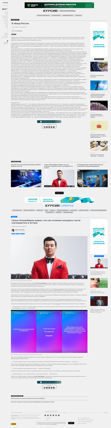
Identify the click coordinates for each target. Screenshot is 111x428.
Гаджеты (39, 210)
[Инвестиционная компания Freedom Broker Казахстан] (4, 9)
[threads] (56, 415)
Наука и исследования (98, 210)
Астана (17, 233)
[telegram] (48, 415)
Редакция (6, 33)
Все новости (17, 210)
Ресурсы (78, 15)
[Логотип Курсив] (5, 2)
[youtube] (50, 415)
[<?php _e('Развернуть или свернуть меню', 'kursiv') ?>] (7, 41)
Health (6, 21)
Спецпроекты (5, 36)
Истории (6, 13)
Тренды (58, 212)
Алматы (13, 233)
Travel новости (29, 210)
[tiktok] (53, 415)
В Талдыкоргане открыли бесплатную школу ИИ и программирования (90, 165)
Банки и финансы (43, 15)
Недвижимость (68, 15)
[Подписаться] (65, 412)
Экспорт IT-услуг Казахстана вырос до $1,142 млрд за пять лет (26, 165)
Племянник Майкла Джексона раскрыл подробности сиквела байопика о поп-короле (97, 311)
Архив (7, 27)
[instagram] (45, 415)
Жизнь (52, 210)
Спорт (7, 24)
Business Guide (5, 17)
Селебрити (49, 212)
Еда (46, 210)
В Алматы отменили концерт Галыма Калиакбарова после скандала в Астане (32, 402)
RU (4, 5)
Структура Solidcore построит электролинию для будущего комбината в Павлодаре (97, 96)
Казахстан (6, 42)
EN (5, 5)
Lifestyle (67, 206)
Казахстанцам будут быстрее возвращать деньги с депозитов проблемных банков (98, 136)
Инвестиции (56, 15)
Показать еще (59, 192)
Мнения (6, 25)
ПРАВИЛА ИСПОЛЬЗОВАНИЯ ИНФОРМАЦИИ (85, 421)
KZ (7, 5)
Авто (7, 14)
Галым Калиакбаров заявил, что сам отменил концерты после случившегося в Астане (58, 166)
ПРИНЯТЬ (71, 423)
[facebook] (58, 415)
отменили (57, 303)
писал (24, 376)
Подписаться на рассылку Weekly (51, 411)
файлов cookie (54, 424)
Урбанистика (68, 212)
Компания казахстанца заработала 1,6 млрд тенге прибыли (96, 116)
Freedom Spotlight (4, 37)
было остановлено (59, 289)
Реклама (6, 34)
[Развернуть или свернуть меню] (7, 30)
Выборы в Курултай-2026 (82, 423)
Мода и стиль (83, 210)
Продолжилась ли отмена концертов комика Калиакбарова (28, 398)
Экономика (67, 11)
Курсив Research (5, 16)
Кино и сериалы (62, 210)
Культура (74, 210)
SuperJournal (5, 20)
